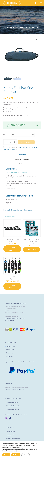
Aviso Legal (10, 435)
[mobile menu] (41, 3)
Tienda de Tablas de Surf (10, 149)
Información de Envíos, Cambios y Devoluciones (17, 210)
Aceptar (6, 455)
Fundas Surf (34, 147)
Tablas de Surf (10, 346)
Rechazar (15, 455)
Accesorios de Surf (24, 147)
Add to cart (26, 142)
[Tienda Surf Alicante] (12, 3)
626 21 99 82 (9, 320)
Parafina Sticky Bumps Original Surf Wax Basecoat (31, 241)
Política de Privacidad (13, 438)
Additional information (22, 159)
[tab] (22, 154)
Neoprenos (10, 353)
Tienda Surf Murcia (12, 409)
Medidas (6, 135)
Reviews (22, 164)
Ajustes (25, 455)
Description (22, 154)
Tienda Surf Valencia (13, 406)
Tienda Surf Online (12, 402)
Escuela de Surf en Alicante (15, 390)
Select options (12, 249)
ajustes (17, 451)
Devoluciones (10, 431)
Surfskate (9, 356)
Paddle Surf (10, 349)
